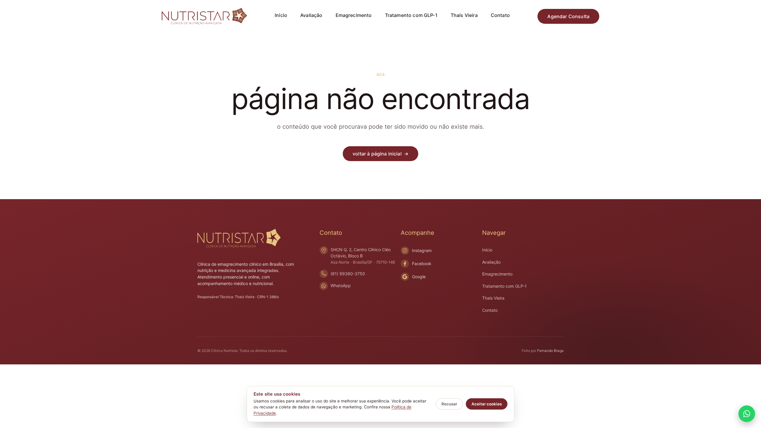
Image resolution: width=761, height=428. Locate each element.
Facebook (421, 263)
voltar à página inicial (380, 154)
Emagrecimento (354, 15)
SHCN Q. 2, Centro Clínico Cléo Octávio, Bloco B (363, 256)
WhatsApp (341, 285)
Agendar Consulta (568, 16)
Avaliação (311, 15)
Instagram (422, 250)
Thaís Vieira (464, 15)
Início (281, 15)
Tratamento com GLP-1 (411, 15)
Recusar (449, 404)
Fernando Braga (550, 350)
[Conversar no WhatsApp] (746, 413)
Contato (500, 15)
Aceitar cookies (486, 404)
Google (419, 276)
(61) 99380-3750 (348, 273)
